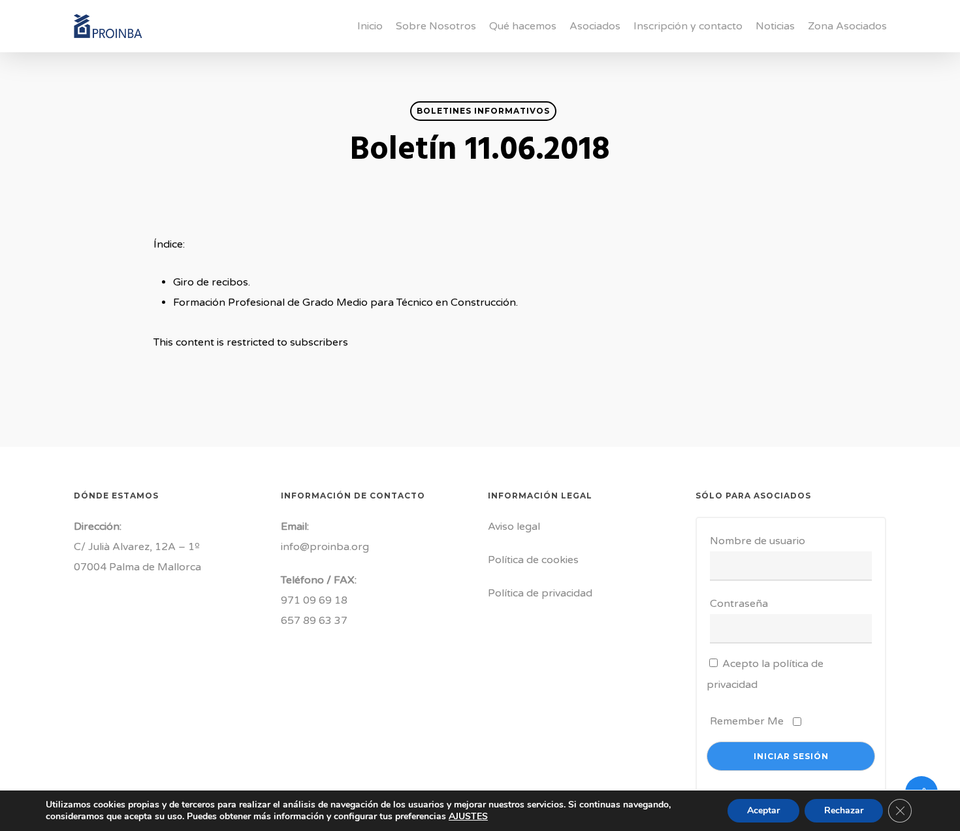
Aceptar (763, 810)
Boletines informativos (483, 111)
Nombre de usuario (757, 540)
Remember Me (747, 721)
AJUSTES (468, 817)
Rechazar (843, 810)
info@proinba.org (325, 546)
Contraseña (739, 603)
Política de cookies (533, 559)
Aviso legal (514, 526)
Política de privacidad (540, 593)
